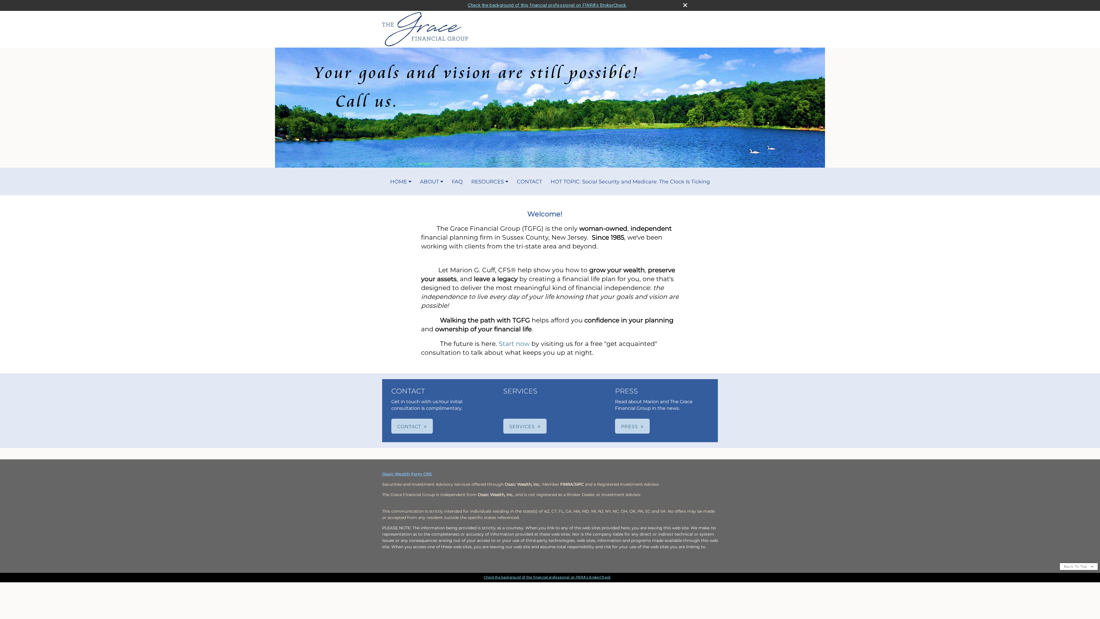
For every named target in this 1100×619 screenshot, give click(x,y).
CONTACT (529, 182)
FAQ (457, 182)
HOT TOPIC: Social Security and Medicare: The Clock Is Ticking (630, 182)
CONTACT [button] (409, 426)
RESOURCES (487, 182)
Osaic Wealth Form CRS (407, 474)
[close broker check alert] (685, 5)
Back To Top (1076, 566)
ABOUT (429, 182)
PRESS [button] (629, 426)
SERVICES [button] (522, 426)
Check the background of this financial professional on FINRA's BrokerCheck (547, 5)
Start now (514, 344)
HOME (398, 182)
